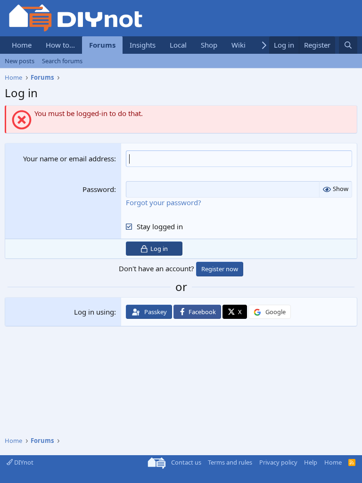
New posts (19, 61)
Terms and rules (230, 462)
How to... (60, 45)
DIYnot (23, 462)
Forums (102, 45)
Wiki (238, 45)
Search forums (62, 61)
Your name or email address (68, 158)
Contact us (186, 462)
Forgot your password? (163, 202)
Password (98, 189)
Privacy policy (278, 462)
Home (22, 45)
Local (178, 45)
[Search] (348, 45)
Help (310, 462)
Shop (209, 45)
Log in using (94, 311)
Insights (143, 45)
